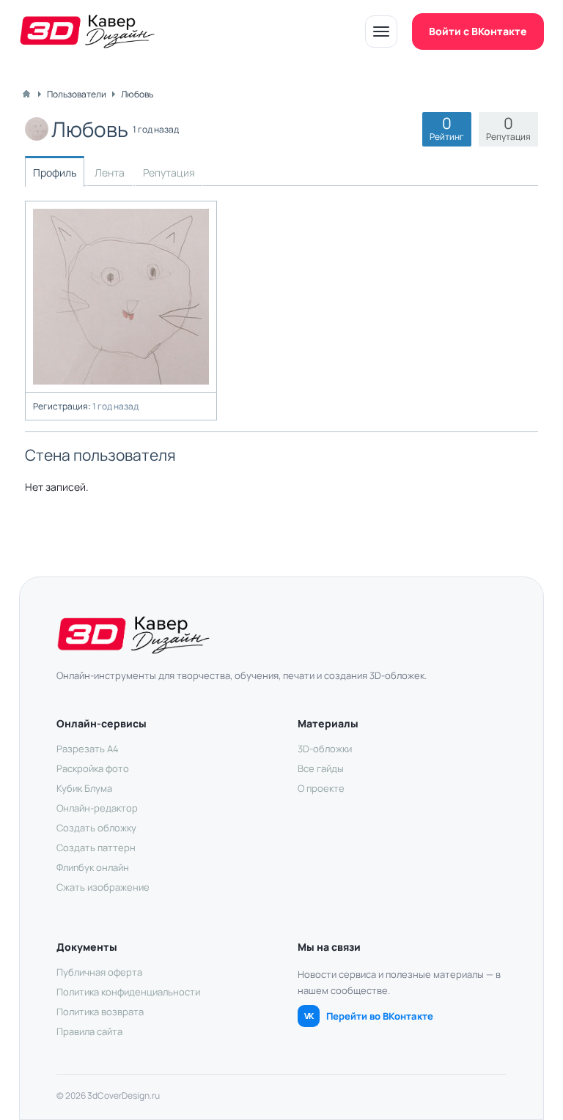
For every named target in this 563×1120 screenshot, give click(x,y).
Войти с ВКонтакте (478, 31)
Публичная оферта (99, 972)
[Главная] (26, 93)
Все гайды (321, 768)
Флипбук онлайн (92, 867)
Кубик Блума (84, 788)
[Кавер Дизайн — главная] (87, 31)
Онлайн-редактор (97, 808)
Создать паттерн (96, 847)
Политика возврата (100, 1011)
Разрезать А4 (87, 748)
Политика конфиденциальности (128, 991)
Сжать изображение (103, 887)
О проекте (321, 788)
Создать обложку (96, 827)
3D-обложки (325, 748)
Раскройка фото (92, 768)
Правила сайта (89, 1031)
